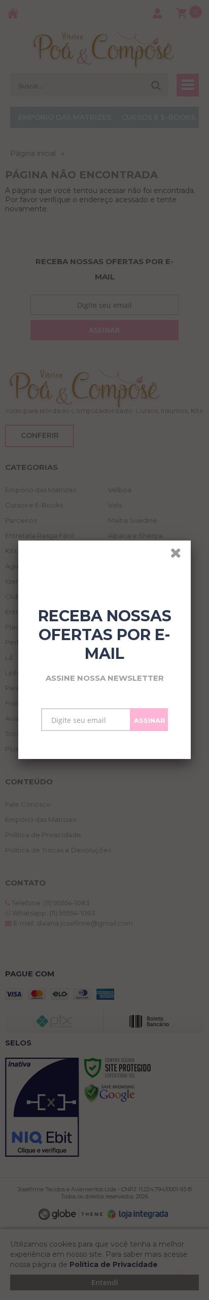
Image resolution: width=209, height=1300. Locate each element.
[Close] (179, 555)
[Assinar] (149, 719)
